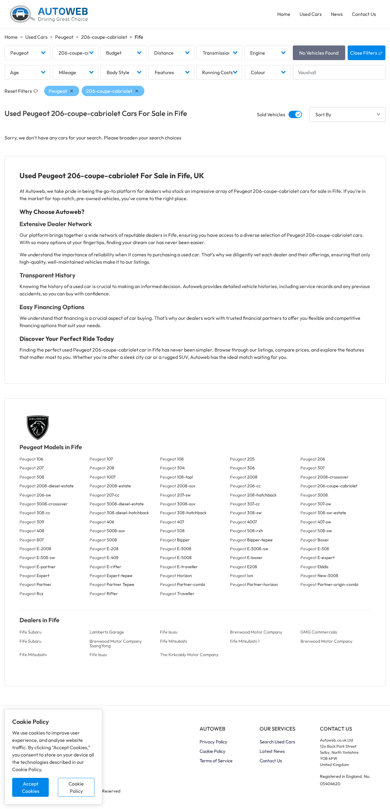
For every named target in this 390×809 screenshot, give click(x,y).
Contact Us (364, 14)
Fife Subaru (30, 632)
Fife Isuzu (168, 632)
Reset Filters (18, 91)
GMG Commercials (318, 632)
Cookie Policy (76, 787)
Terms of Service (216, 761)
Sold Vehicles (271, 114)
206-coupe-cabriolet (104, 37)
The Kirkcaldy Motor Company (189, 654)
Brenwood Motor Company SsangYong (116, 643)
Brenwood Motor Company (256, 632)
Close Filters (364, 53)
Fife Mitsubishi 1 (245, 641)
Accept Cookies (30, 787)
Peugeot (64, 37)
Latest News (272, 751)
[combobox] (27, 52)
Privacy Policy (213, 742)
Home (283, 14)
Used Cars (311, 14)
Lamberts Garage (107, 632)
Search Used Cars (277, 742)
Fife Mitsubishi (173, 641)
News (337, 14)
